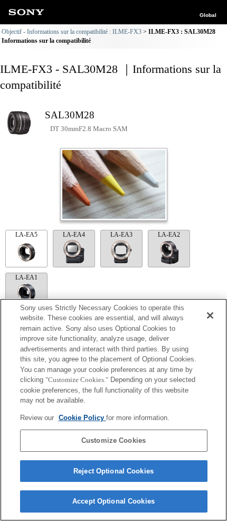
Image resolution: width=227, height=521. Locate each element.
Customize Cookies (113, 440)
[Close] (210, 315)
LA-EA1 (26, 277)
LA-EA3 (121, 234)
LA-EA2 (169, 234)
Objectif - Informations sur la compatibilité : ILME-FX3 (71, 31)
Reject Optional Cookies (113, 471)
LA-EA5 (26, 234)
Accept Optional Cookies (113, 501)
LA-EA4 (74, 234)
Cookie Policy (82, 418)
